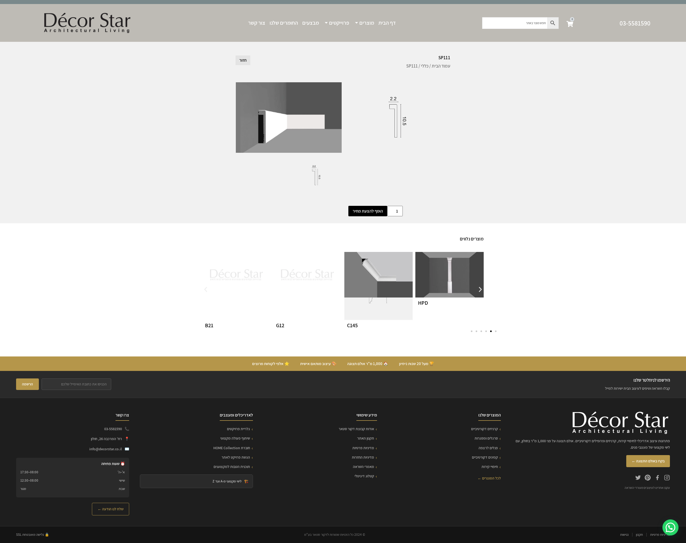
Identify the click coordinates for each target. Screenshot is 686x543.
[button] (205, 289)
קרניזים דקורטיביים (484, 428)
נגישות (624, 534)
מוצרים (366, 22)
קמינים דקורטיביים (485, 457)
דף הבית (387, 22)
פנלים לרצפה (488, 447)
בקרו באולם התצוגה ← (648, 461)
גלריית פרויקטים (238, 428)
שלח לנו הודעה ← (111, 509)
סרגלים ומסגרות (486, 438)
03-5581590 (635, 23)
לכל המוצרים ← (489, 478)
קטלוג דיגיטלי (364, 476)
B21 (209, 325)
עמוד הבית (441, 66)
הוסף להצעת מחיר (368, 211)
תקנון (639, 534)
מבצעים (310, 22)
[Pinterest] (648, 478)
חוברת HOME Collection (231, 447)
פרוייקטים (339, 22)
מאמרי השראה (363, 466)
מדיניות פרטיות (363, 447)
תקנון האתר (365, 438)
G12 (280, 325)
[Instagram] (667, 478)
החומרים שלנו (284, 22)
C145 (352, 325)
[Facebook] (657, 478)
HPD (423, 302)
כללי (424, 66)
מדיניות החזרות (363, 457)
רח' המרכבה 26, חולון (106, 438)
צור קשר (256, 22)
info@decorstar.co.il (105, 449)
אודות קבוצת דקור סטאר (356, 428)
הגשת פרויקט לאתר (236, 457)
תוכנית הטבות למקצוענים (232, 466)
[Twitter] (638, 478)
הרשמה (27, 384)
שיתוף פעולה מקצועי (235, 438)
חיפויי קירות (490, 466)
